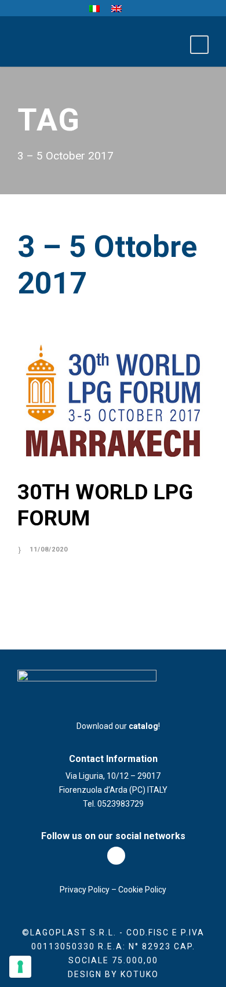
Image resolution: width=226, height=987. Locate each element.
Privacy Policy (85, 889)
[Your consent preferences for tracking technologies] (20, 967)
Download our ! (116, 726)
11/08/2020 (49, 549)
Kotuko (140, 974)
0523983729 (120, 803)
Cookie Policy (142, 889)
